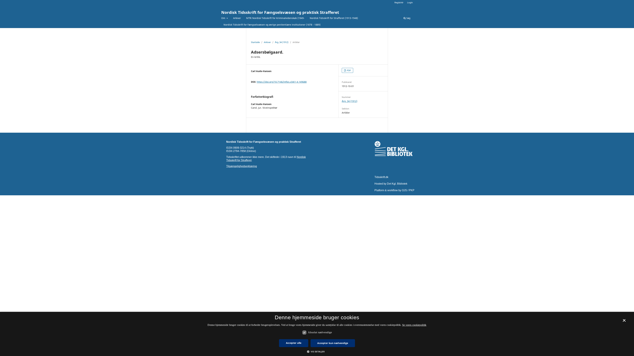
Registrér (398, 2)
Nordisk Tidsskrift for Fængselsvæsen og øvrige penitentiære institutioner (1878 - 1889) (272, 24)
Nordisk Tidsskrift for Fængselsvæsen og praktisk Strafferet (280, 12)
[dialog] (317, 334)
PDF (348, 70)
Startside (255, 42)
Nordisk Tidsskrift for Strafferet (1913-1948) (334, 18)
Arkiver (237, 18)
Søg (408, 18)
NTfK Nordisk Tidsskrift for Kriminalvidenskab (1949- (275, 18)
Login (410, 2)
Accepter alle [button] (293, 342)
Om (223, 18)
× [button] (624, 321)
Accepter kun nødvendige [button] (332, 343)
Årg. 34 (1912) (281, 42)
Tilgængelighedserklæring (241, 166)
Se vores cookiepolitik (414, 325)
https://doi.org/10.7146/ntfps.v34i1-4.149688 (282, 81)
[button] (317, 352)
